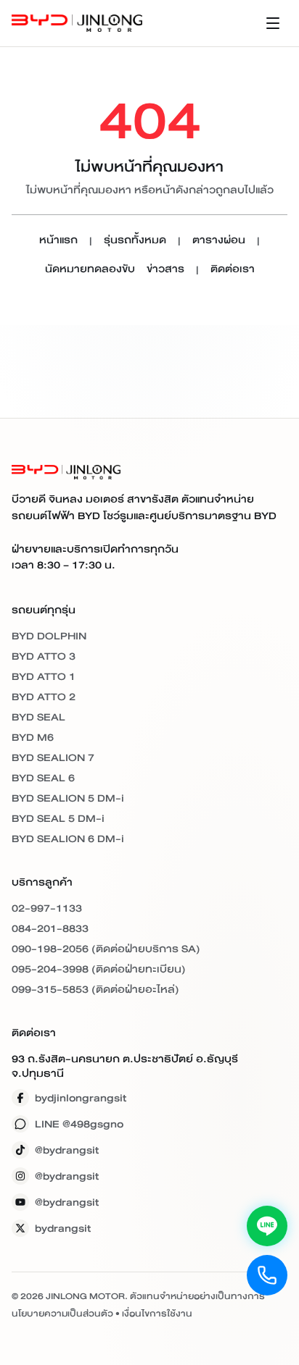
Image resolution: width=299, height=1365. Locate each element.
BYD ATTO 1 (43, 676)
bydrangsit (63, 1228)
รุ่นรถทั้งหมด (135, 240)
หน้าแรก (58, 240)
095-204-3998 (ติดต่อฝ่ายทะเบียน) (99, 968)
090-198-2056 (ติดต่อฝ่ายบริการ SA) (106, 948)
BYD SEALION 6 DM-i (68, 838)
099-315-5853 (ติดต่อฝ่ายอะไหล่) (95, 989)
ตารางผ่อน (218, 240)
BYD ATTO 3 (43, 656)
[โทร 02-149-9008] (267, 1275)
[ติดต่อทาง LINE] (267, 1226)
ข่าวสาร (165, 269)
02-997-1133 (47, 908)
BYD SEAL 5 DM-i (58, 818)
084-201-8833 (50, 928)
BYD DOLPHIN (49, 635)
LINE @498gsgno (79, 1124)
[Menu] (272, 23)
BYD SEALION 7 (53, 757)
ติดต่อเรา (232, 269)
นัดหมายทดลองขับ (90, 269)
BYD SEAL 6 (43, 777)
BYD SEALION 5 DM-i (68, 798)
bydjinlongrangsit (80, 1098)
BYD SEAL (38, 716)
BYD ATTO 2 (43, 696)
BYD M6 (33, 737)
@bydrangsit (67, 1150)
